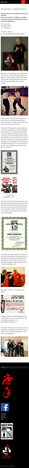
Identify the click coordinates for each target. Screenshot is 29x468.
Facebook (3, 413)
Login (2, 419)
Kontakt (3, 416)
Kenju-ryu (4, 2)
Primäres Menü (27, 2)
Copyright (3, 414)
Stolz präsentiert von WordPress (7, 466)
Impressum (3, 417)
